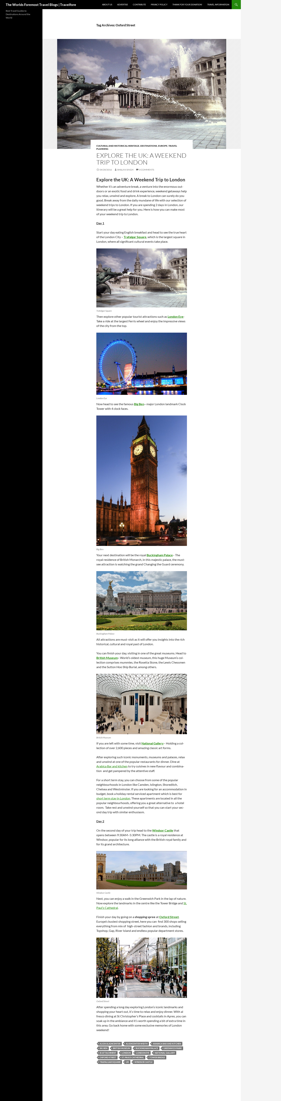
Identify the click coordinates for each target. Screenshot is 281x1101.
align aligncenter (110, 1043)
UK (127, 1062)
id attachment (108, 1053)
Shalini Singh (125, 169)
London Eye (142, 1053)
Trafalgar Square (110, 1062)
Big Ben (103, 1048)
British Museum (121, 1048)
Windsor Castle (143, 1062)
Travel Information (218, 4)
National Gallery (165, 1053)
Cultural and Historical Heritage (117, 145)
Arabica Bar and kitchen (112, 766)
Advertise (122, 4)
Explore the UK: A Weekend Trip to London (141, 158)
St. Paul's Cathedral (133, 1057)
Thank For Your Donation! (187, 4)
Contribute (139, 4)
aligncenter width (137, 1043)
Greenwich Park (172, 1048)
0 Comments (146, 169)
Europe (162, 145)
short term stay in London (113, 798)
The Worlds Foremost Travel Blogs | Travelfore (41, 4)
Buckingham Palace (147, 1048)
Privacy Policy (159, 4)
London (126, 1053)
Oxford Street (108, 1057)
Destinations (148, 145)
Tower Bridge (157, 1057)
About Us (107, 4)
